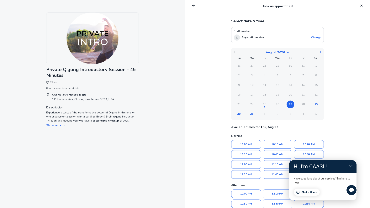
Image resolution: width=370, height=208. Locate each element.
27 (290, 104)
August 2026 (275, 52)
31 (251, 114)
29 (316, 104)
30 (238, 114)
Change (316, 37)
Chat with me (309, 192)
